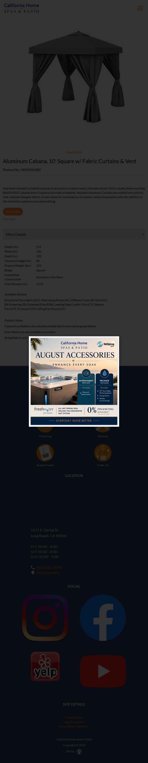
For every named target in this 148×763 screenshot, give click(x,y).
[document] (74, 381)
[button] (113, 342)
